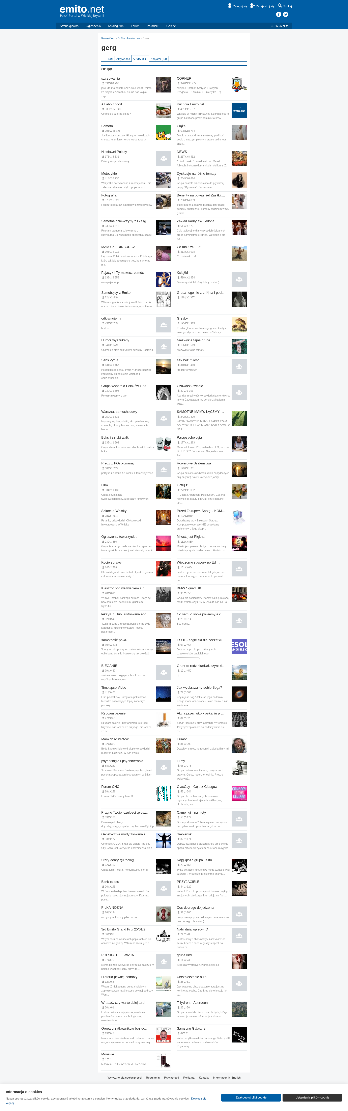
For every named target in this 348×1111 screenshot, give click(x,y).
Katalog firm (116, 26)
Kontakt (204, 1077)
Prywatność (171, 1077)
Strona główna (69, 26)
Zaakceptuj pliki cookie (251, 1097)
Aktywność (123, 58)
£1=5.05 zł (278, 25)
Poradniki (153, 26)
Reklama (189, 1077)
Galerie (171, 26)
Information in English (227, 1077)
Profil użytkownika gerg (129, 38)
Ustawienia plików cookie (312, 1097)
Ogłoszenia (93, 26)
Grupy (140, 58)
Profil (110, 58)
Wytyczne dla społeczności (125, 1077)
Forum (135, 26)
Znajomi (159, 58)
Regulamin (153, 1077)
